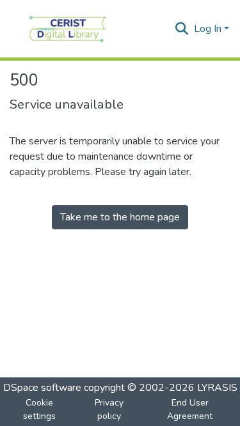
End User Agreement (189, 409)
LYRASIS (217, 388)
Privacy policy (109, 409)
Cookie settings (39, 409)
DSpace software (42, 388)
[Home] (67, 29)
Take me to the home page (120, 217)
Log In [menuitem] (207, 29)
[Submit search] (182, 28)
